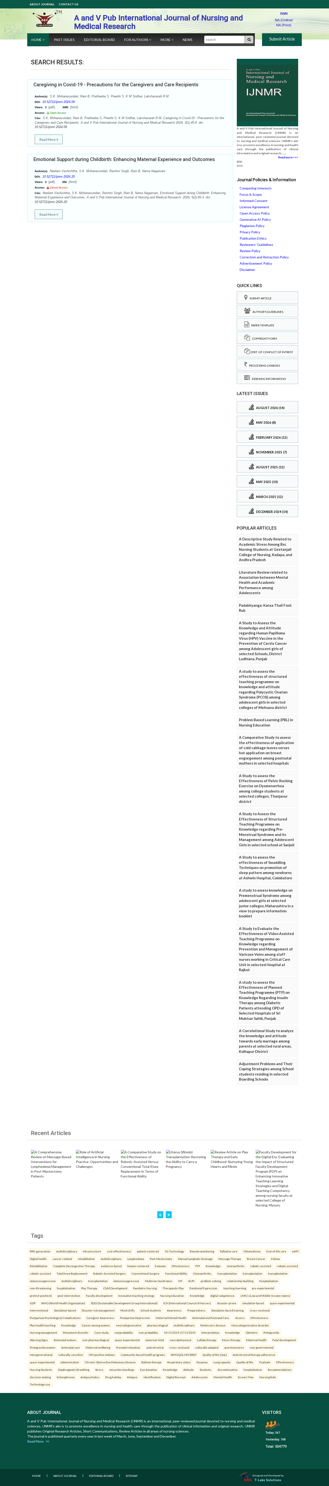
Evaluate (160, 1266)
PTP (197, 1266)
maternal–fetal (154, 1340)
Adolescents (199, 1377)
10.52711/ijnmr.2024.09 (58, 102)
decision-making (40, 1377)
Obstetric (252, 1332)
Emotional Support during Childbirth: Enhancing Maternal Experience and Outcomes (124, 159)
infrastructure (92, 1251)
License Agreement (254, 207)
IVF (180, 1281)
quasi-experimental (282, 1303)
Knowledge (197, 1295)
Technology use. (40, 1384)
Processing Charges (263, 365)
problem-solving (211, 1281)
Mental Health (223, 1377)
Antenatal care (70, 1347)
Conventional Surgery (145, 1273)
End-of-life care (276, 1251)
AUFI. (191, 1281)
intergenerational (41, 1354)
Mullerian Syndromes (158, 1281)
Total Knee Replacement (72, 1273)
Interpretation (210, 1332)
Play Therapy (89, 1288)
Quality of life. (245, 1362)
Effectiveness (181, 1266)
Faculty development (99, 1295)
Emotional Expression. (204, 1288)
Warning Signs (39, 1340)
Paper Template (261, 325)
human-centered (138, 1266)
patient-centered (148, 1251)
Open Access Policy (255, 213)
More (166, 40)
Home (37, 40)
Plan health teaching (42, 1325)
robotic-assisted (260, 1266)
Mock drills (127, 1310)
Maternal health (256, 1340)
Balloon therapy (151, 1362)
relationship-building (240, 1281)
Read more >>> (288, 157)
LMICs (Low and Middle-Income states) (265, 1295)
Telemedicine (252, 1251)
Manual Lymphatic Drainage (195, 1258)
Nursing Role (267, 1377)
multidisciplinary (66, 1251)
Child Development (115, 1288)
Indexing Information (268, 379)
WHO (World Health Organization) (63, 1303)
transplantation (227, 1273)
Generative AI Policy (255, 219)
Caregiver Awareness (100, 1317)
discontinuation (227, 1369)
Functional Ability (176, 1273)
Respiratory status (179, 1362)
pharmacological (157, 1325)
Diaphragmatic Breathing (73, 1369)
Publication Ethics (253, 238)
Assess (240, 1317)
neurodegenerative (128, 1325)
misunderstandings (122, 1369)
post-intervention (69, 1295)
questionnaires (234, 1347)
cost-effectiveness (119, 1251)
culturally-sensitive (70, 1354)
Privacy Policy (250, 232)
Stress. (99, 1369)
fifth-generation (40, 1251)
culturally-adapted (206, 1347)
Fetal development (284, 1340)
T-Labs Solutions (267, 1480)
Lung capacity (221, 1362)
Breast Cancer (256, 1258)
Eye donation (148, 1369)
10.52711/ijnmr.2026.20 (58, 176)
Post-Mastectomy (161, 1258)
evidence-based (111, 1266)
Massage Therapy (229, 1258)
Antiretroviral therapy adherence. (254, 1354)
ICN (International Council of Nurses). (187, 1303)
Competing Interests (256, 188)
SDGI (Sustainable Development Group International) (124, 1303)
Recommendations (280, 1369)
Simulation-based (65, 1310)
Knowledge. (213, 1266)
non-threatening (40, 1288)
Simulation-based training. (227, 1310)
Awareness (174, 1310)
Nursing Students (41, 1369)
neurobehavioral (180, 1340)
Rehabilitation (38, 1266)
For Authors (136, 40)
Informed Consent (254, 201)
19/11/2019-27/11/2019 (180, 1332)
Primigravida (271, 1332)
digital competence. (222, 1295)
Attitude (188, 1369)
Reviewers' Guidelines (256, 244)
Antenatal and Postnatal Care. (211, 1317)
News (187, 40)
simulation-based (253, 1303)
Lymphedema (135, 1258)
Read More (47, 139)
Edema (275, 1258)
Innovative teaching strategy (136, 1295)
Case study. (101, 1332)
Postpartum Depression (135, 1317)
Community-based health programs (143, 1354)
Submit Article (282, 38)
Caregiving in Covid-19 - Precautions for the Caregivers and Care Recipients (115, 84)
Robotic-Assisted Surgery (109, 1273)
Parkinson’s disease (213, 1325)
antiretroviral (155, 1347)
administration (69, 1362)
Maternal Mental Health (171, 1317)
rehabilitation (86, 1258)
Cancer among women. (96, 1325)
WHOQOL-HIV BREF (184, 1354)
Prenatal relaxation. (128, 1347)
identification (152, 1377)
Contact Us (68, 4)
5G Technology (174, 1251)
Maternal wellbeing (98, 1347)
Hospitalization (268, 1281)
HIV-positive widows (102, 1354)
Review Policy (250, 251)
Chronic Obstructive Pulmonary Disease (110, 1362)
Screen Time (246, 1377)
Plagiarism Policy (252, 226)
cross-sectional (260, 1310)
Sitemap (132, 1476)
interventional (39, 1310)
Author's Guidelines (266, 312)
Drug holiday (113, 1377)
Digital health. (38, 1258)
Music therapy (231, 1340)
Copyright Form (263, 338)
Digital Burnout (176, 1377)
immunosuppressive (43, 1281)
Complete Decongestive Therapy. (74, 1266)
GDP (32, 1303)
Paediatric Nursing (145, 1288)
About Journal (42, 4)
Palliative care (228, 1251)
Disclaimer (247, 270)
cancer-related (62, 1258)
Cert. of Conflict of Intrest (271, 352)
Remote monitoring (202, 1251)
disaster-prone (226, 1303)
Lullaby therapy (206, 1340)
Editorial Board (99, 40)
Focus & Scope (251, 194)
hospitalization (66, 1288)
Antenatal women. (65, 1340)
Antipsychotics (89, 1377)
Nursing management (43, 1332)
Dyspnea (202, 1362)
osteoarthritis (235, 1266)
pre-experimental (263, 1288)
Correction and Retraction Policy (264, 257)
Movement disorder (76, 1332)
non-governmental (262, 1347)
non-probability (148, 1332)
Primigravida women (42, 1347)
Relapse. (132, 1377)
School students (150, 1310)
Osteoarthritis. (202, 1273)
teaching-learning (235, 1288)
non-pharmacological (95, 1340)
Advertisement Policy (256, 263)
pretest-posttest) (41, 1295)
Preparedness (196, 1310)
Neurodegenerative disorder (250, 1325)
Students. (206, 1369)
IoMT (295, 1251)
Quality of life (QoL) (214, 1354)
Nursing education (172, 1295)
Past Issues (64, 40)
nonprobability (124, 1332)
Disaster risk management (98, 1310)
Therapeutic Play (173, 1288)
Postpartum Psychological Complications (55, 1317)
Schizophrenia (66, 1377)
